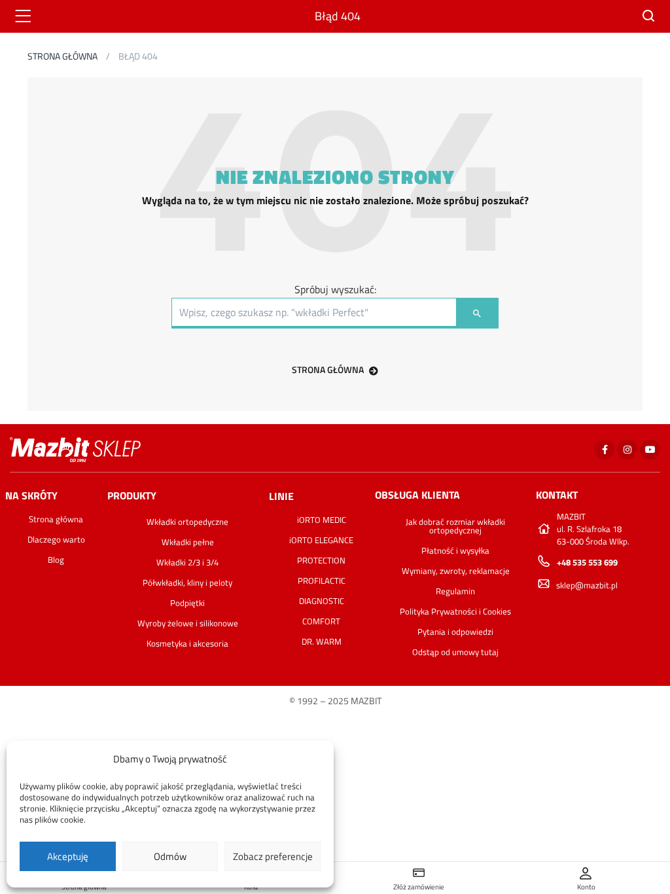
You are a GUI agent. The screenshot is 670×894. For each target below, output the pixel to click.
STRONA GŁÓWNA (328, 369)
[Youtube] (650, 450)
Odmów (170, 856)
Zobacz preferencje (273, 856)
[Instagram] (627, 450)
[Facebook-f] (605, 450)
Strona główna (62, 56)
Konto (586, 887)
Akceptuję (67, 856)
